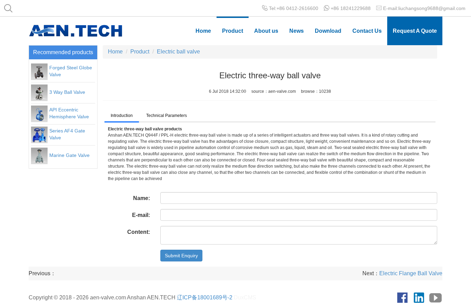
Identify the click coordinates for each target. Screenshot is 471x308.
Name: (141, 198)
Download (328, 31)
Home (203, 31)
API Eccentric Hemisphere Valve (69, 113)
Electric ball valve (178, 51)
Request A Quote (415, 31)
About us (266, 31)
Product (232, 31)
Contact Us (367, 31)
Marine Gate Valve (69, 155)
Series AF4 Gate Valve (67, 134)
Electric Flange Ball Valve (410, 273)
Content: (138, 232)
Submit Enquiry (181, 255)
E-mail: (141, 215)
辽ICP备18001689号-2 (204, 297)
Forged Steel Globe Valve (70, 71)
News (296, 31)
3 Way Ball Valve (67, 92)
